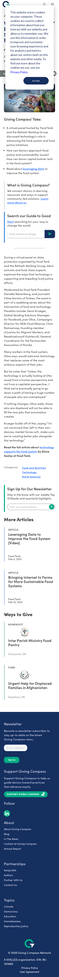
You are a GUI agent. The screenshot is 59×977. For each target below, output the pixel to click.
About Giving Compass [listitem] (17, 829)
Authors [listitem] (8, 875)
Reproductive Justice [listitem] (16, 926)
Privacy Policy (29, 967)
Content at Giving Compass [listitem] (20, 843)
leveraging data (33, 169)
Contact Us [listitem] (10, 885)
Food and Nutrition (34, 468)
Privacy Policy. (19, 72)
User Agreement (29, 971)
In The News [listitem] (11, 839)
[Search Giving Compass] (45, 4)
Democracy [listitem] (11, 911)
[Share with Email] (53, 73)
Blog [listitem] (6, 834)
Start (10, 221)
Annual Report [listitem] (12, 848)
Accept (36, 80)
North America (31, 476)
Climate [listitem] (8, 906)
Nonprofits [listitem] (10, 870)
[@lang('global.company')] (6, 4)
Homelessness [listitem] (12, 921)
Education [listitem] (10, 916)
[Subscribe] (51, 506)
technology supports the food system (29, 449)
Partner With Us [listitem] (13, 880)
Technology (29, 472)
